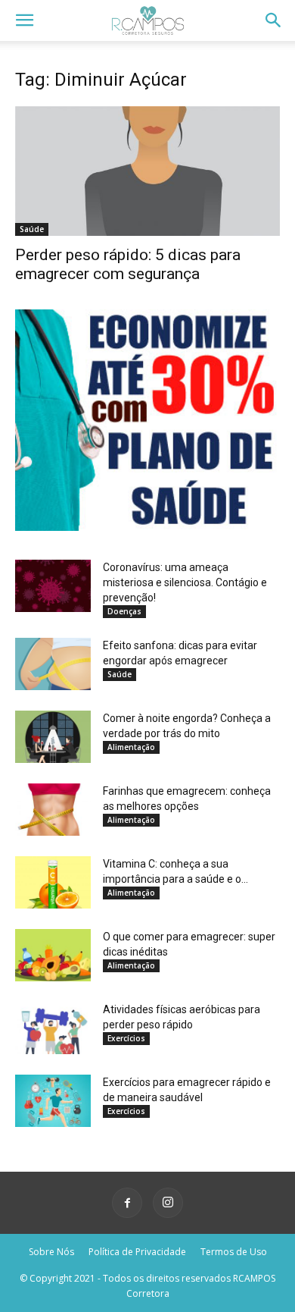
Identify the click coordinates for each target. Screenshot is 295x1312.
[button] (24, 20)
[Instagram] (168, 1203)
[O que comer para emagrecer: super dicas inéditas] (53, 955)
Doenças (124, 611)
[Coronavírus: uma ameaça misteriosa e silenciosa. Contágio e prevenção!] (53, 586)
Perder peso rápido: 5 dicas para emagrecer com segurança (128, 264)
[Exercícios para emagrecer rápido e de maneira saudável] (53, 1101)
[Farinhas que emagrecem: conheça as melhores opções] (53, 809)
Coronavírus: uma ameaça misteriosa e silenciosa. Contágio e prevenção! (185, 582)
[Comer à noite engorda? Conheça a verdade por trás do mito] (53, 737)
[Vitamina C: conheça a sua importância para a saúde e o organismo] (53, 882)
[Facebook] (127, 1203)
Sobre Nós (51, 1251)
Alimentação (131, 747)
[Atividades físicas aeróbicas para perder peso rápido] (53, 1028)
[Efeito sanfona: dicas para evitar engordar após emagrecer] (53, 664)
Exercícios (126, 1038)
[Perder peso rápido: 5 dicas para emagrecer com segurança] (147, 171)
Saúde (32, 229)
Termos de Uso (233, 1251)
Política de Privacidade (137, 1251)
